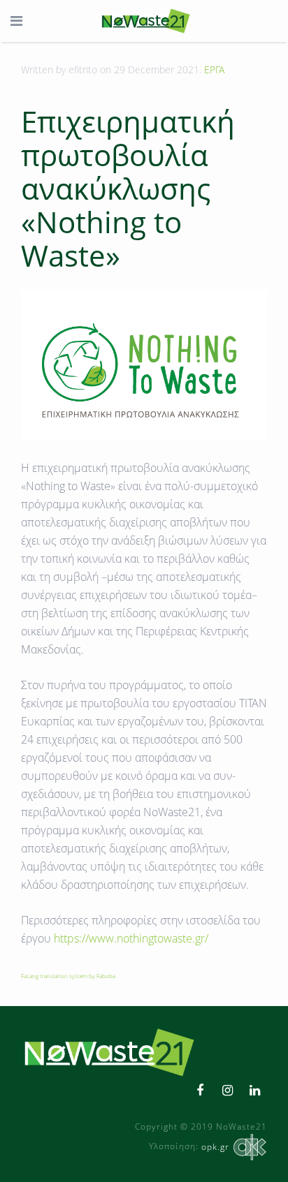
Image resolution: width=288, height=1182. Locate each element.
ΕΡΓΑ (214, 69)
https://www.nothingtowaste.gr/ (131, 938)
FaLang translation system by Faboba (68, 976)
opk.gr (215, 1147)
